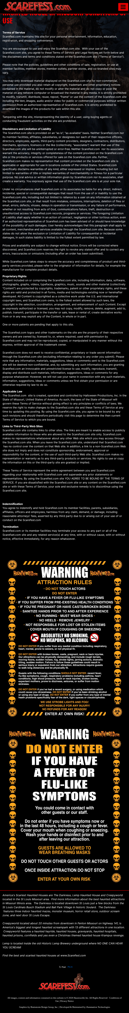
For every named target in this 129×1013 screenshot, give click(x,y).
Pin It (70, 967)
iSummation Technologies (98, 1007)
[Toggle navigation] (123, 7)
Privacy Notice (67, 1001)
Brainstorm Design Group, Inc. (44, 1007)
